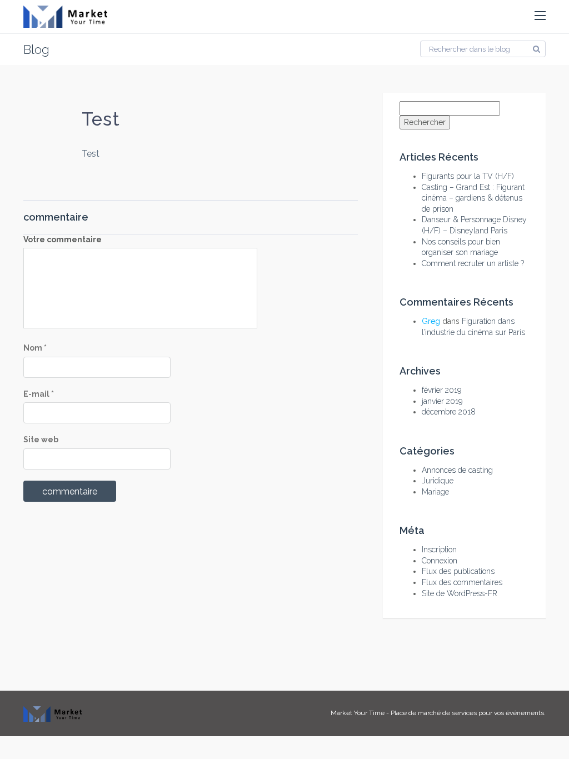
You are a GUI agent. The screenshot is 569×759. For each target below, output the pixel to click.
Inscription (439, 549)
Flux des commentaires (462, 582)
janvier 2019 (442, 401)
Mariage (435, 491)
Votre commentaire (62, 239)
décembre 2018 (449, 411)
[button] (540, 16)
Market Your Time (358, 713)
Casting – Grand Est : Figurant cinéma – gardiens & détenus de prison (473, 198)
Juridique (437, 480)
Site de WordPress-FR (459, 593)
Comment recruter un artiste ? (473, 263)
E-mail (38, 394)
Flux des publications (458, 571)
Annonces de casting (457, 470)
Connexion (439, 560)
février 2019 (441, 390)
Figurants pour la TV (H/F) (468, 176)
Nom (35, 347)
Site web (40, 439)
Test (100, 119)
